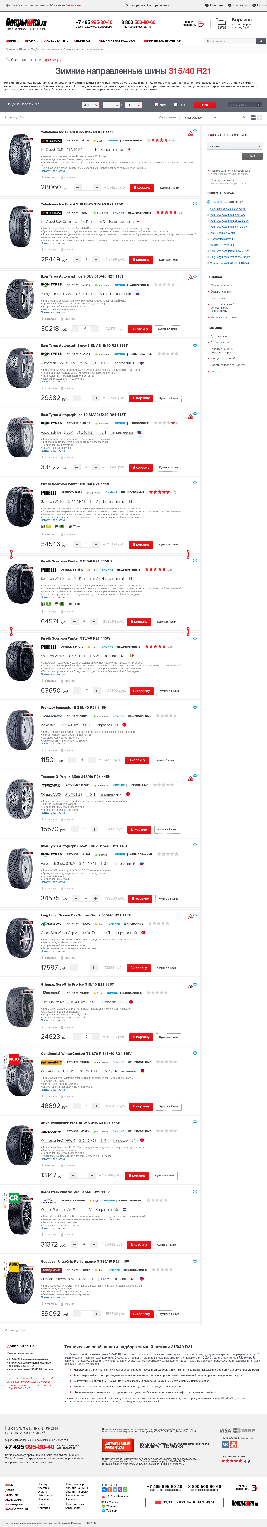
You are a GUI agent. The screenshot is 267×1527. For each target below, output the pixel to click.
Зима (163, 104)
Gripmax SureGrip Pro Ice (77, 984)
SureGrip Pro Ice (52, 1002)
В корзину (142, 187)
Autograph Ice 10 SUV (57, 432)
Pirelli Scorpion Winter (75, 484)
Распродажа (14, 1505)
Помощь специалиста (228, 181)
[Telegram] (115, 1489)
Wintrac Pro (49, 1210)
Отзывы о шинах (221, 291)
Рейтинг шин (218, 298)
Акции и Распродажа (117, 41)
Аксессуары (54, 41)
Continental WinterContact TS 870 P (86, 1054)
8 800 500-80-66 (204, 1486)
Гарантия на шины (76, 1488)
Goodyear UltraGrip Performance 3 (85, 1261)
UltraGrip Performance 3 (58, 1279)
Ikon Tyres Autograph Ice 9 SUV (82, 276)
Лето (182, 104)
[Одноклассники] (109, 1489)
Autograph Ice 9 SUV (56, 294)
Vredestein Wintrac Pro (75, 1192)
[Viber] (120, 1489)
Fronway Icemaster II (73, 707)
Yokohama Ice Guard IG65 (77, 132)
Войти (261, 5)
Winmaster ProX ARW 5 (58, 1140)
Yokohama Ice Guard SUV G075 (82, 204)
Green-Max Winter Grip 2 (59, 933)
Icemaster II (49, 725)
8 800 (138, 22)
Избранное (45, 1495)
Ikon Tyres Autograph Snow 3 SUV (84, 345)
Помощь (216, 5)
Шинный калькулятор (162, 41)
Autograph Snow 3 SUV (58, 363)
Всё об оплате (220, 342)
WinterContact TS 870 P (58, 1071)
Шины (11, 41)
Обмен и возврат (76, 1484)
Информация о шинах (224, 317)
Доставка (44, 1488)
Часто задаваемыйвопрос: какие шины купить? (222, 307)
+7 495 (94, 22)
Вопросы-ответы (75, 1495)
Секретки (82, 41)
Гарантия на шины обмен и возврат (222, 350)
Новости (70, 1499)
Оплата (42, 1492)
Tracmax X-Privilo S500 (76, 777)
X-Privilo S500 (51, 794)
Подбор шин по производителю (230, 172)
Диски (30, 41)
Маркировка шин (221, 285)
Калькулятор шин (17, 1509)
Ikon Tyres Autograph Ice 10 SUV (83, 415)
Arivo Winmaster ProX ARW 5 (80, 1123)
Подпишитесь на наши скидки (188, 1502)
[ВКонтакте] (104, 1489)
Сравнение (45, 1499)
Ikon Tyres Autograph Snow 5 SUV (84, 846)
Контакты (239, 5)
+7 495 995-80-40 (164, 1486)
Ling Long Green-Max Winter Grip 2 (86, 915)
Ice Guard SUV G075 (56, 222)
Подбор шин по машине (227, 135)
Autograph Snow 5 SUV (58, 863)
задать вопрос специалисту (180, 1459)
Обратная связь (75, 1504)
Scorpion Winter (52, 501)
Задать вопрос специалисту (228, 365)
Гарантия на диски (76, 1492)
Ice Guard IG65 (52, 149)
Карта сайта (73, 1508)
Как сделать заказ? (223, 358)
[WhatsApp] (125, 1489)
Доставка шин (219, 336)
